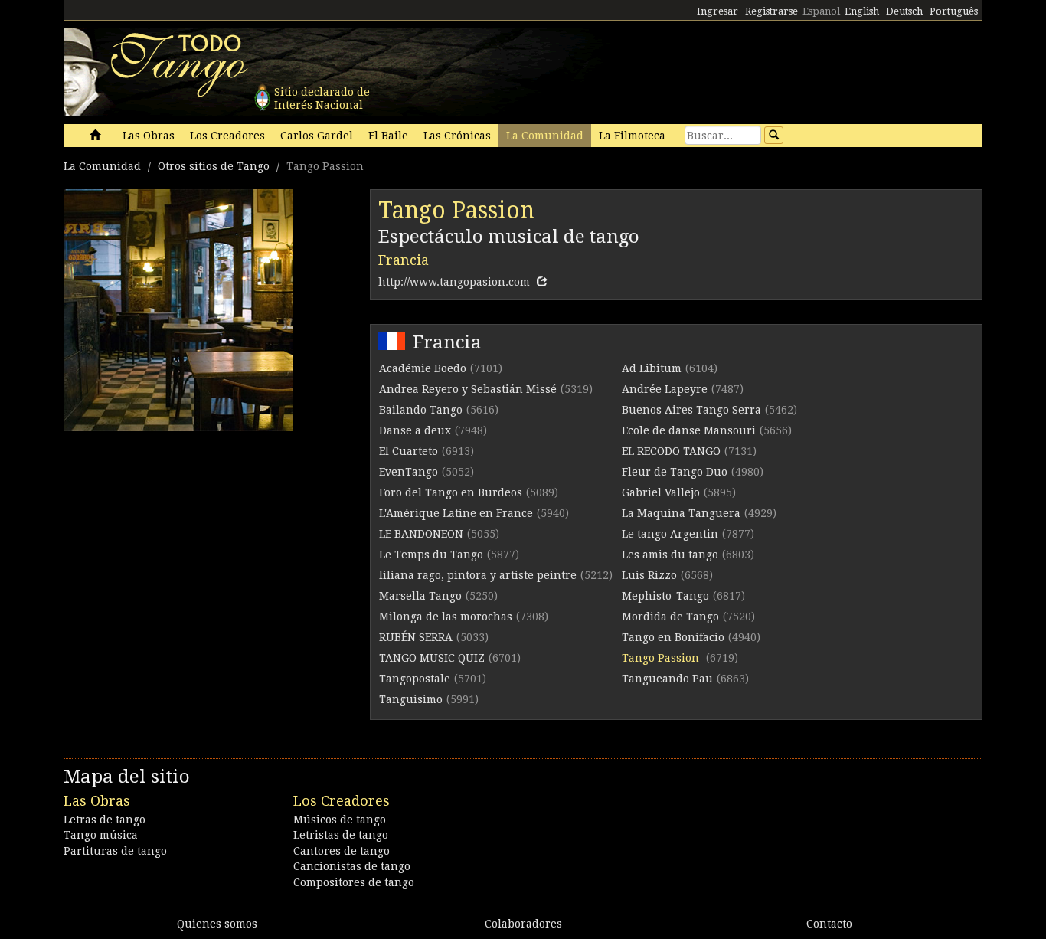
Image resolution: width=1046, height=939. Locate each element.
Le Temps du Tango (431, 554)
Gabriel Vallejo (661, 492)
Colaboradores (523, 924)
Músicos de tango (339, 819)
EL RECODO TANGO (671, 451)
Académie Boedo (422, 368)
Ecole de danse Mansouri (689, 430)
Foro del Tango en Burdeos (450, 492)
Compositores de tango (353, 882)
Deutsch (904, 11)
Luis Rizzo (649, 575)
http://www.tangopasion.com (454, 282)
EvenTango (408, 472)
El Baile (388, 135)
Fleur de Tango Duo (674, 472)
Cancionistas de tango (351, 866)
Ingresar (717, 11)
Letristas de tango (340, 835)
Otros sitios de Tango (214, 166)
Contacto (829, 924)
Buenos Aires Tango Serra (691, 410)
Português (954, 11)
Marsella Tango (420, 596)
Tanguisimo (411, 699)
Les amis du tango (670, 554)
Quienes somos (217, 924)
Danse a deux (415, 430)
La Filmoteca (632, 135)
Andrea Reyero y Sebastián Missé (468, 389)
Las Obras (149, 135)
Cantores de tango (341, 851)
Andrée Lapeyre (665, 389)
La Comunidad (544, 135)
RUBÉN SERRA (416, 637)
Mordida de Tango (670, 616)
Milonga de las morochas (445, 616)
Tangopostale (414, 678)
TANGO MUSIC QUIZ (432, 658)
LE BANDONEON (421, 534)
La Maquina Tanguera (681, 513)
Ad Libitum (652, 368)
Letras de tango (104, 819)
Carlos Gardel (316, 135)
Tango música (101, 835)
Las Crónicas (457, 135)
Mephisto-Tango (665, 596)
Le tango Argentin (670, 534)
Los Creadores (227, 135)
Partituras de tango (115, 851)
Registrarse (771, 11)
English (862, 11)
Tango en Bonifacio (673, 637)
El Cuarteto (408, 451)
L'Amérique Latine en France (456, 513)
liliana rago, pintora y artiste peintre (478, 575)
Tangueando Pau (667, 678)
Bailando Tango (421, 410)
